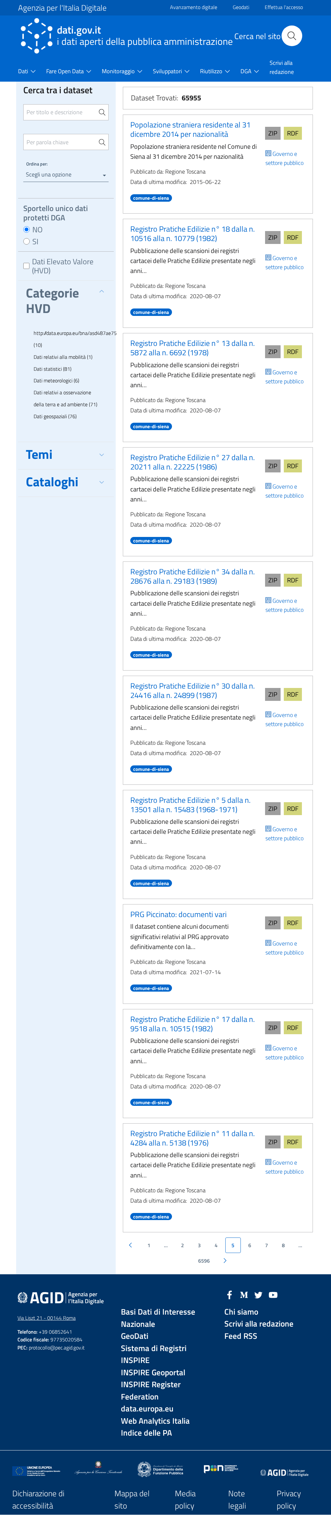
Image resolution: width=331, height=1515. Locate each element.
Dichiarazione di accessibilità (38, 1499)
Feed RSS (240, 1336)
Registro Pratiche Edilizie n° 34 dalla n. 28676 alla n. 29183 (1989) (192, 576)
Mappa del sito (132, 1499)
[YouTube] (273, 1294)
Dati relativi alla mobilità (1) (63, 357)
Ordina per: (37, 163)
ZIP (272, 133)
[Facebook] (229, 1294)
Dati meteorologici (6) (56, 380)
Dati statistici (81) (52, 369)
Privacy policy (289, 1499)
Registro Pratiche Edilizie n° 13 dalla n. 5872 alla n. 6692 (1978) (192, 347)
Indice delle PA (146, 1433)
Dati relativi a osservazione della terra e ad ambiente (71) (65, 398)
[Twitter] (258, 1294)
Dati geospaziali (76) (55, 416)
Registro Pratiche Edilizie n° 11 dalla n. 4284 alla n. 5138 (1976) (192, 1137)
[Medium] (244, 1294)
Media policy (185, 1499)
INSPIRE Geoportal (153, 1373)
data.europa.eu (147, 1409)
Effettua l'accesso (284, 7)
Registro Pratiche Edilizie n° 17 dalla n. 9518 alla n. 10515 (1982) (192, 1023)
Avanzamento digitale (193, 7)
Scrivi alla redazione (259, 1324)
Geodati (241, 7)
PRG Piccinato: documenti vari (178, 914)
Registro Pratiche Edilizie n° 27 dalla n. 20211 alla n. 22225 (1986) (192, 461)
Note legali (237, 1499)
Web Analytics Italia (155, 1421)
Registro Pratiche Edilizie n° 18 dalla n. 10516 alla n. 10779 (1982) (192, 233)
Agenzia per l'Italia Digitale (62, 8)
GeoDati (134, 1336)
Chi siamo (241, 1312)
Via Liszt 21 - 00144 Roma (46, 1318)
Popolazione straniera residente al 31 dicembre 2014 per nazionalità (190, 129)
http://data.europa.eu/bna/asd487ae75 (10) (70, 339)
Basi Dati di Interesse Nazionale (158, 1318)
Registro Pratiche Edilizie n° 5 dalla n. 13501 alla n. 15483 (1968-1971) (190, 804)
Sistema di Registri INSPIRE (154, 1354)
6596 (204, 1261)
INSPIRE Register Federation (151, 1391)
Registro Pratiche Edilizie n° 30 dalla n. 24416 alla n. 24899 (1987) (192, 690)
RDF (293, 133)
